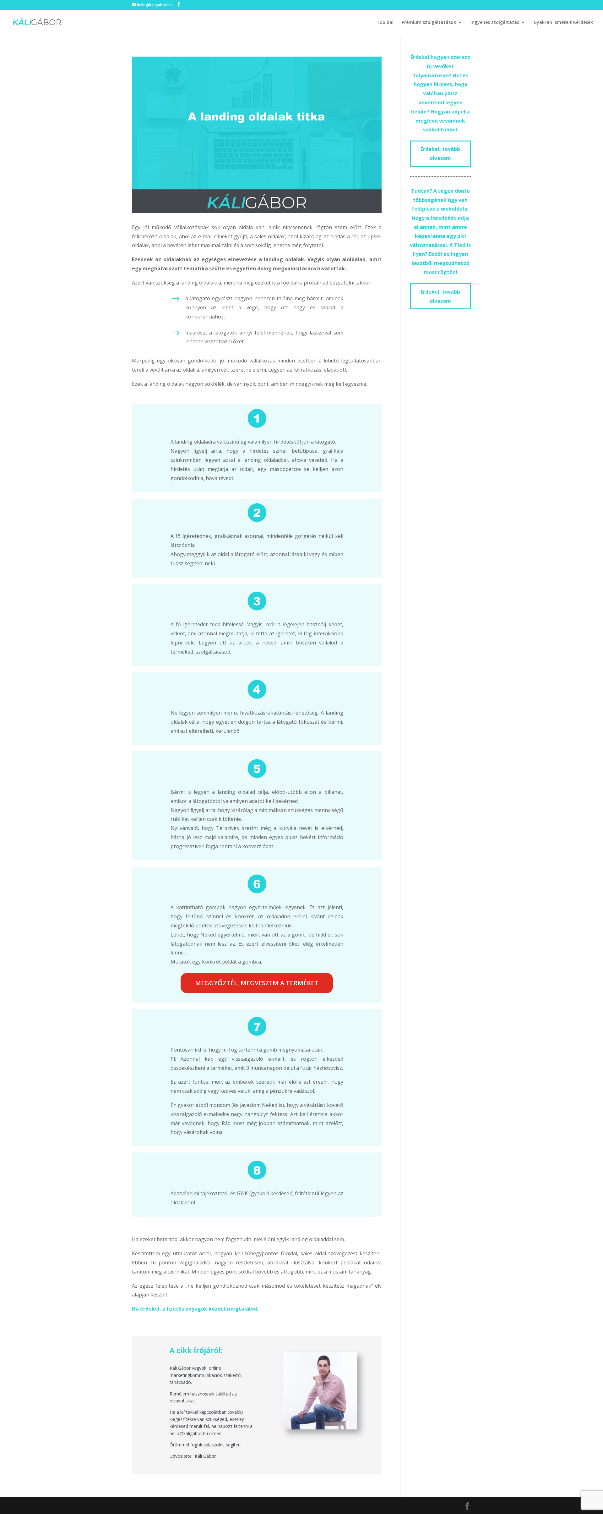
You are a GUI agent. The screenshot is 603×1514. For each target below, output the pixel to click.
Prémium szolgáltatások (429, 22)
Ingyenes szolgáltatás (494, 22)
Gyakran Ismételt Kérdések (563, 22)
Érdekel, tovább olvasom (440, 154)
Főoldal (386, 22)
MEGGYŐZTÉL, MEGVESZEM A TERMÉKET (256, 983)
